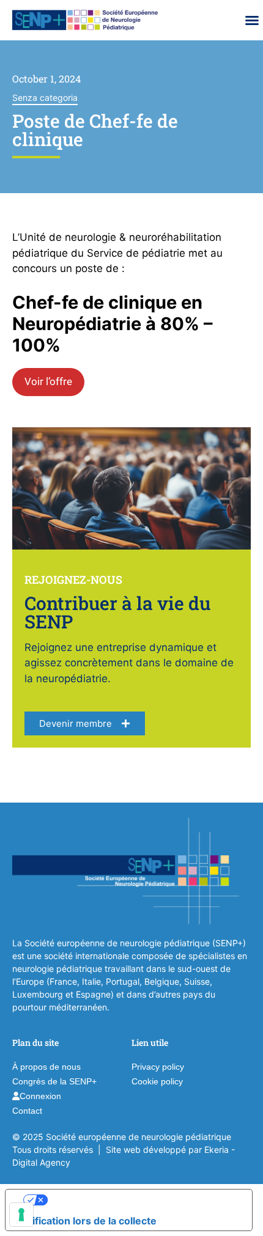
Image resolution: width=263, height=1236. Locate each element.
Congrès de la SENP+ (54, 1081)
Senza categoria (45, 97)
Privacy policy (158, 1067)
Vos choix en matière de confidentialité (141, 1200)
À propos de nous (46, 1067)
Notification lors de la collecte (86, 1221)
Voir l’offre (48, 381)
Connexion (40, 1096)
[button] (252, 20)
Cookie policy (157, 1081)
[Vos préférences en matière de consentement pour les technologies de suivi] (21, 1214)
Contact (27, 1111)
